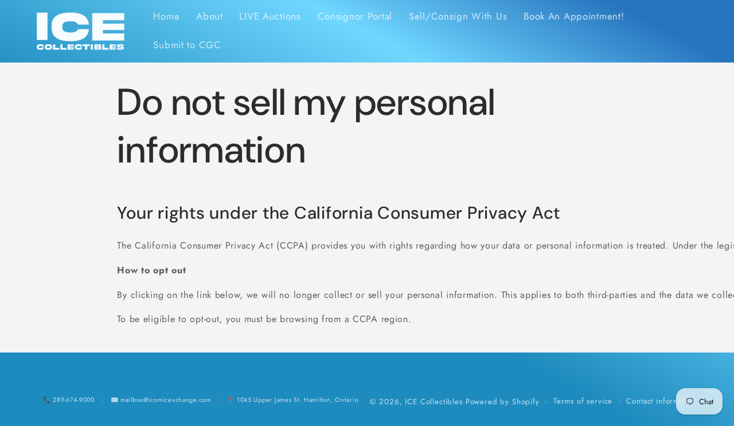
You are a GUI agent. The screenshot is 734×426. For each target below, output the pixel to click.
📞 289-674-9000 (69, 399)
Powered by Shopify (503, 401)
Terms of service (582, 401)
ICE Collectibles (433, 401)
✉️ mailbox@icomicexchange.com (161, 399)
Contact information (661, 401)
